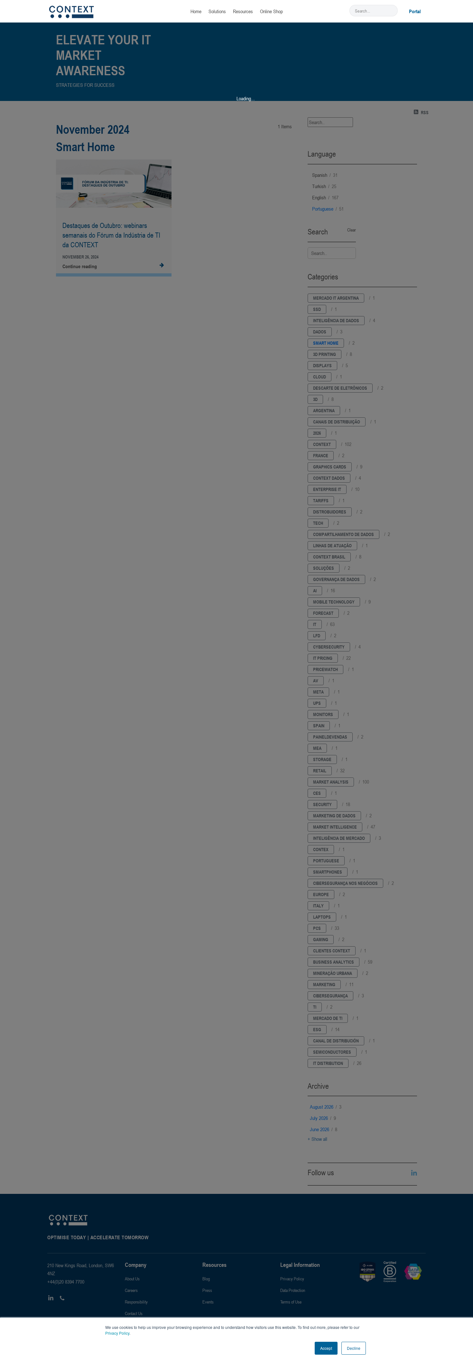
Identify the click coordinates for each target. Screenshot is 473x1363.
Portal (415, 11)
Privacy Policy (117, 1333)
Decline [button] (353, 1348)
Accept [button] (326, 1348)
